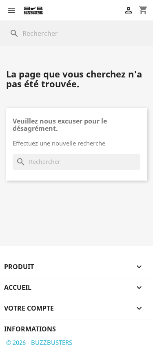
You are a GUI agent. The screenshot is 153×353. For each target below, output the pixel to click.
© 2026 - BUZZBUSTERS (39, 342)
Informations (30, 328)
